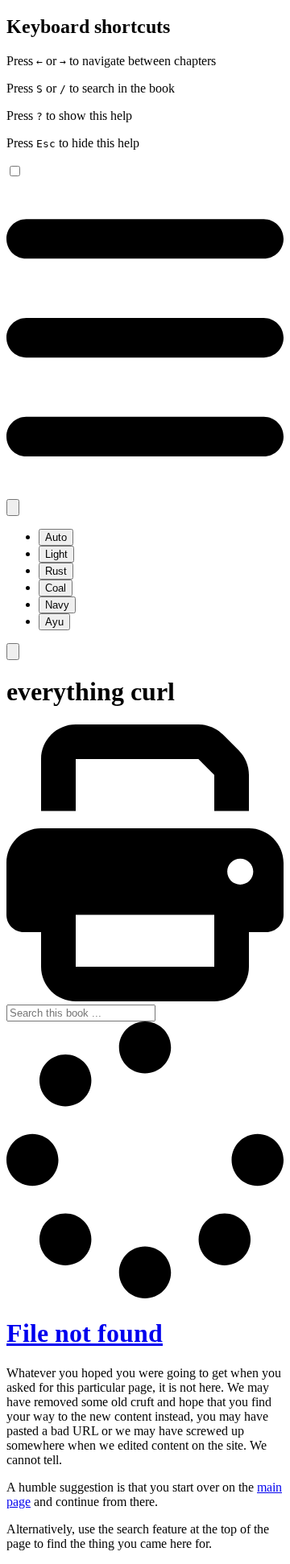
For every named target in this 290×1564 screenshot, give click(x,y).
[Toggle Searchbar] (12, 651)
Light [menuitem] (56, 554)
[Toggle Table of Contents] (145, 491)
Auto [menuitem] (56, 537)
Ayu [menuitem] (54, 622)
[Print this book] (145, 997)
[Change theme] (12, 507)
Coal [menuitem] (55, 588)
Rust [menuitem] (56, 571)
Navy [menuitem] (57, 605)
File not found (84, 1332)
